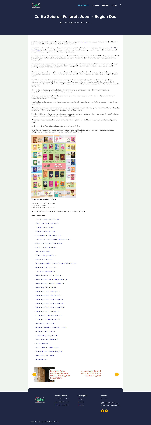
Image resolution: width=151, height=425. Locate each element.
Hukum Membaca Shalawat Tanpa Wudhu (49, 283)
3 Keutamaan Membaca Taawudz (46, 223)
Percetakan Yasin (41, 359)
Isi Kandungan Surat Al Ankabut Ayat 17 (48, 295)
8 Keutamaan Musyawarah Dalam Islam (48, 243)
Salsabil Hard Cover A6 (62, 402)
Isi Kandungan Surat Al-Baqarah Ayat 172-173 (50, 307)
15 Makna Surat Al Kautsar (44, 259)
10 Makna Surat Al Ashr (42, 251)
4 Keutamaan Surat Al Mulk (44, 227)
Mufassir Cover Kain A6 (62, 399)
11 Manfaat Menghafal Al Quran (45, 255)
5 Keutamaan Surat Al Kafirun (45, 231)
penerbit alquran (86, 42)
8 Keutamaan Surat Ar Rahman (45, 247)
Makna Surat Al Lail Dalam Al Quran (47, 347)
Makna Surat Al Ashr (42, 343)
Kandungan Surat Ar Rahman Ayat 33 (47, 319)
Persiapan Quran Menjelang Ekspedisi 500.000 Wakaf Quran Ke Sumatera (60, 374)
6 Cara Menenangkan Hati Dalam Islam (48, 235)
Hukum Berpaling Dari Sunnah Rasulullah (48, 275)
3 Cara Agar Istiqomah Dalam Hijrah (47, 219)
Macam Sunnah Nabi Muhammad (46, 339)
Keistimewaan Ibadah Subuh (45, 323)
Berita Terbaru (83, 5)
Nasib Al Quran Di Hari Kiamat (45, 355)
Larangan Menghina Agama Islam (46, 335)
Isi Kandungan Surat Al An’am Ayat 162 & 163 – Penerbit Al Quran (90, 373)
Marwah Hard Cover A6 (62, 405)
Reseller (105, 5)
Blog (81, 399)
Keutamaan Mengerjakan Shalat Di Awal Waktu (51, 327)
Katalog (96, 5)
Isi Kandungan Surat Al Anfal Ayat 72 (47, 291)
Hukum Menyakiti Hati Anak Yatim (46, 287)
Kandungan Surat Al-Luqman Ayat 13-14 (48, 315)
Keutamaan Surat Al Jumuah (45, 331)
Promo (114, 5)
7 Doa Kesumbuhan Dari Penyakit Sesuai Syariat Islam (53, 239)
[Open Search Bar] (120, 5)
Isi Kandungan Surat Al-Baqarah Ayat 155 (49, 303)
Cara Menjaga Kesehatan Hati (45, 271)
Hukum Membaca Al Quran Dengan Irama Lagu (51, 279)
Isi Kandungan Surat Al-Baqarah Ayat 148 (49, 299)
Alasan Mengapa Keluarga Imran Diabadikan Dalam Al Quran (55, 263)
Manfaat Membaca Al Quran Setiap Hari (48, 351)
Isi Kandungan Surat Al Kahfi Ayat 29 (47, 311)
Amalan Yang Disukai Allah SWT (45, 267)
